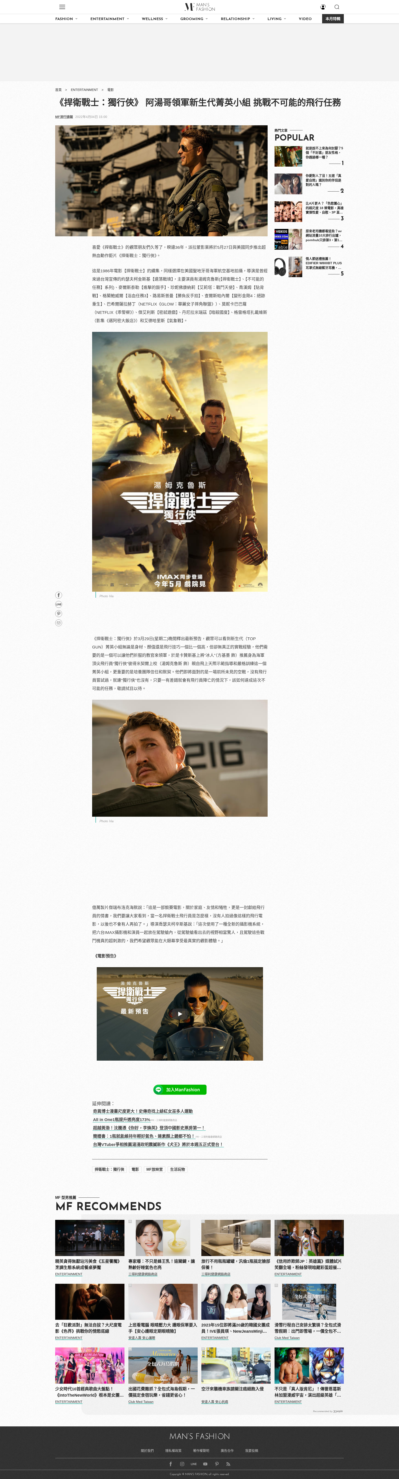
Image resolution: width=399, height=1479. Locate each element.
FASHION (64, 19)
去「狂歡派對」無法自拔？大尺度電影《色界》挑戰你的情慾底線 (88, 1328)
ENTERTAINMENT (107, 19)
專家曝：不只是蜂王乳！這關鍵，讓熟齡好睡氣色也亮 (161, 1264)
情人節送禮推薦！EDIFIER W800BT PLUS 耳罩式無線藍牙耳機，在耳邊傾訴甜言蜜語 (324, 263)
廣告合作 (227, 1450)
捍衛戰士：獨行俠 (109, 1169)
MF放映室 (154, 1169)
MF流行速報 (64, 117)
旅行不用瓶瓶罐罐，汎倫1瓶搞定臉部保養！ (235, 1264)
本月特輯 (333, 19)
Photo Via (107, 596)
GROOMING (191, 19)
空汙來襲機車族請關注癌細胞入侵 (232, 1389)
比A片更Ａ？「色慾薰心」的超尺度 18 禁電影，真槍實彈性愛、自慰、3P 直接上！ (325, 208)
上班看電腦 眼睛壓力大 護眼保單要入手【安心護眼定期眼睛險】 (162, 1328)
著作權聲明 (201, 1450)
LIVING (274, 19)
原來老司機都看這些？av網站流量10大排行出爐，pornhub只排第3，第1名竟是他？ (324, 236)
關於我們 (147, 1450)
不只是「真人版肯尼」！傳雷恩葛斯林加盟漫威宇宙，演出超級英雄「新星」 (308, 1392)
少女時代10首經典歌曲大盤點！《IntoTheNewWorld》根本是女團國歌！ (89, 1392)
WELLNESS (152, 19)
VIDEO (305, 19)
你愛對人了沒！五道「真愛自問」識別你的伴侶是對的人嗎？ (323, 180)
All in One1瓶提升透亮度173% (121, 1119)
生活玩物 (177, 1169)
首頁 (58, 90)
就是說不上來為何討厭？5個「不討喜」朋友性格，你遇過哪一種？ (324, 152)
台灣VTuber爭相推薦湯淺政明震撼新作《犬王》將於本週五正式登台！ (158, 1144)
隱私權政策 (173, 1450)
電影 (110, 90)
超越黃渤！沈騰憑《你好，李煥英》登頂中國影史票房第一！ (149, 1128)
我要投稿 (251, 1450)
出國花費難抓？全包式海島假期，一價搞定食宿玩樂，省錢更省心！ (161, 1392)
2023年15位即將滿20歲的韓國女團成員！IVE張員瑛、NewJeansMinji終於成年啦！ (235, 1329)
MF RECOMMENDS (108, 1207)
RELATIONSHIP (235, 19)
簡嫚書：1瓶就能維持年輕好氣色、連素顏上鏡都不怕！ (144, 1136)
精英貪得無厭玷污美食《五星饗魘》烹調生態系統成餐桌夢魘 (88, 1264)
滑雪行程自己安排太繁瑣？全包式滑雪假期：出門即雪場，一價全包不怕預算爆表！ (308, 1329)
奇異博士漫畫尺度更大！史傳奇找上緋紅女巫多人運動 (143, 1111)
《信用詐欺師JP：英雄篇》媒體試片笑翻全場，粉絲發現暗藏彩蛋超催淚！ (308, 1265)
